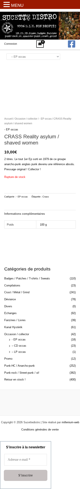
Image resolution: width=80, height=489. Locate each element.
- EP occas (19, 339)
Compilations (12, 285)
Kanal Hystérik (13, 327)
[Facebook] (71, 44)
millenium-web (70, 422)
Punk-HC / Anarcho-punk (19, 365)
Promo (8, 358)
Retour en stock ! (15, 379)
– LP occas (19, 351)
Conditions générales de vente (40, 429)
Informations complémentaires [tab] (24, 213)
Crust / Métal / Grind (16, 292)
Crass (45, 196)
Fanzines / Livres (15, 320)
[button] (7, 4)
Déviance (10, 299)
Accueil (8, 118)
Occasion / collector (16, 334)
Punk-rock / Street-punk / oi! (21, 372)
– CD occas (19, 345)
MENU (17, 5)
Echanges (10, 313)
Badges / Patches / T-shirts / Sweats (27, 278)
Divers (8, 306)
